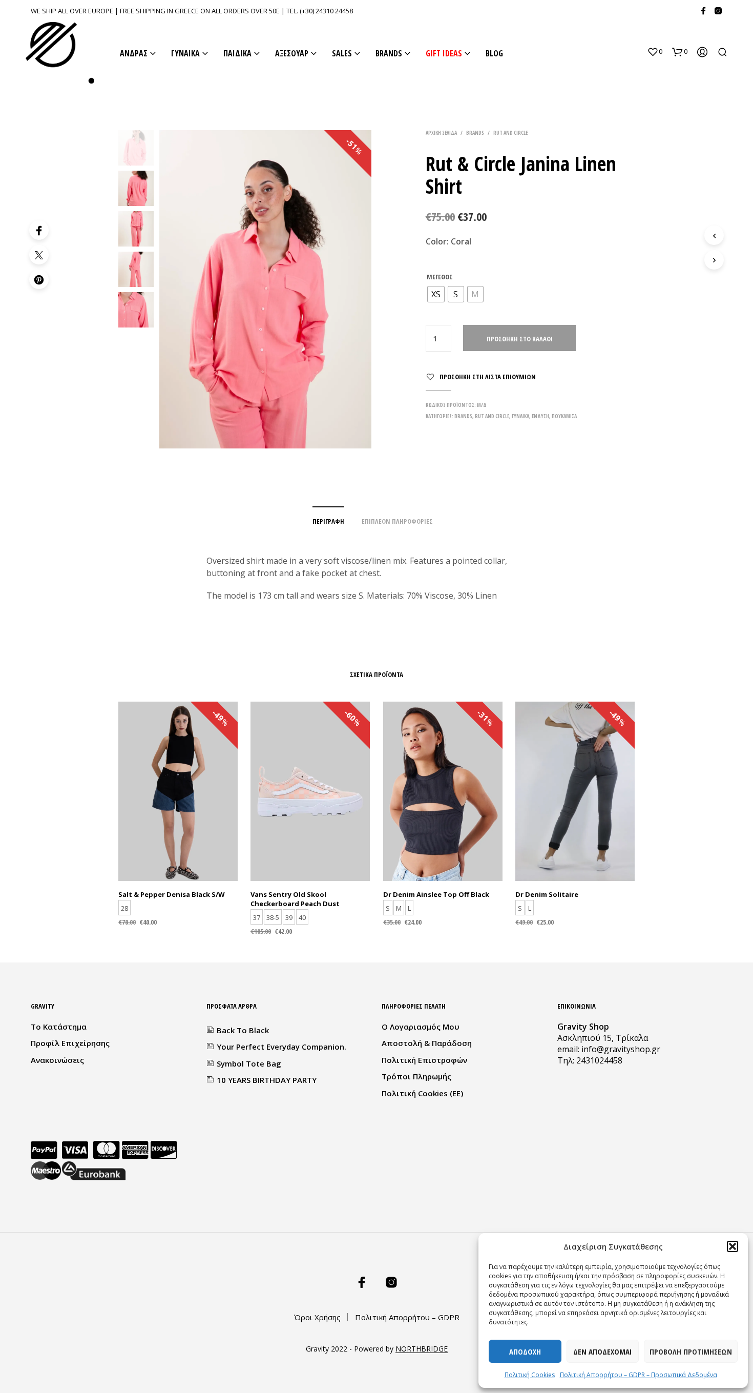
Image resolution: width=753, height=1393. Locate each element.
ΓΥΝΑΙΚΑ (185, 53)
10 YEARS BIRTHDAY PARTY (267, 1080)
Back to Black (243, 1030)
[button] (732, 1246)
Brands (475, 132)
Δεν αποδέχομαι (602, 1351)
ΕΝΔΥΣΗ (540, 416)
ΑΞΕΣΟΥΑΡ (291, 53)
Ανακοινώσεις (57, 1060)
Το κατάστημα (59, 1026)
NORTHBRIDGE (421, 1349)
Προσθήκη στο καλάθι (520, 338)
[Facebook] (703, 11)
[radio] (436, 294)
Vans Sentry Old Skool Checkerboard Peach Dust (295, 899)
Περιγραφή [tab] (328, 521)
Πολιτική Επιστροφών (424, 1060)
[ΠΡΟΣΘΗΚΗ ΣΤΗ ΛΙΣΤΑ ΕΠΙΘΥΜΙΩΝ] (178, 855)
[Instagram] (718, 11)
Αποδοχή (525, 1351)
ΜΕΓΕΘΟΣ (440, 276)
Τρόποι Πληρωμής (416, 1076)
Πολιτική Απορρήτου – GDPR (407, 1317)
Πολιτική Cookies (530, 1374)
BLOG (494, 53)
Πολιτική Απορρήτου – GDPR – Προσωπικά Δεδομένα (638, 1374)
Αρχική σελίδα (441, 132)
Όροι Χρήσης (317, 1317)
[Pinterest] (39, 279)
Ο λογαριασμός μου (420, 1026)
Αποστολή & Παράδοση (427, 1043)
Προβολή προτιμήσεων (691, 1351)
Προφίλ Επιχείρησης (70, 1043)
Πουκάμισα (564, 416)
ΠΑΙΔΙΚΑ (237, 53)
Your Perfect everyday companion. (281, 1046)
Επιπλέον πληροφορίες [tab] (397, 521)
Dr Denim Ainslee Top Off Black (436, 894)
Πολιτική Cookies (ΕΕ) (422, 1093)
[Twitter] (39, 254)
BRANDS (388, 53)
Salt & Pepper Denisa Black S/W (171, 894)
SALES (342, 53)
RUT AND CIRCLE (510, 132)
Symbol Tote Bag (249, 1063)
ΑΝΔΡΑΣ (134, 53)
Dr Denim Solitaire (546, 894)
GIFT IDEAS (444, 53)
